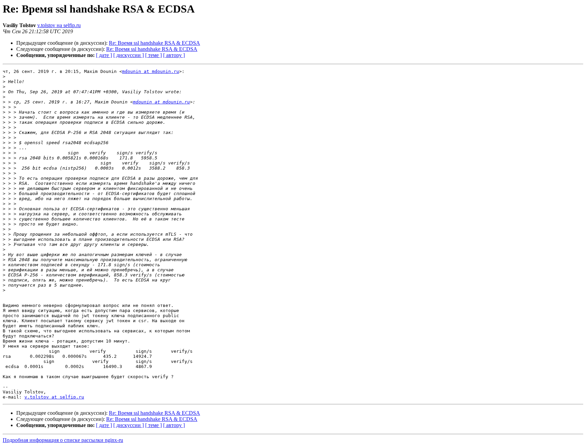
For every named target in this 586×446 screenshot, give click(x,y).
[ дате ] (104, 55)
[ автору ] (174, 55)
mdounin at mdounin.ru (150, 71)
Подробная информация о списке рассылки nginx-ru (63, 440)
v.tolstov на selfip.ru (59, 25)
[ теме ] (153, 55)
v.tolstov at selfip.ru (54, 397)
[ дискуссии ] (128, 55)
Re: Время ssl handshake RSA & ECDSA (154, 43)
